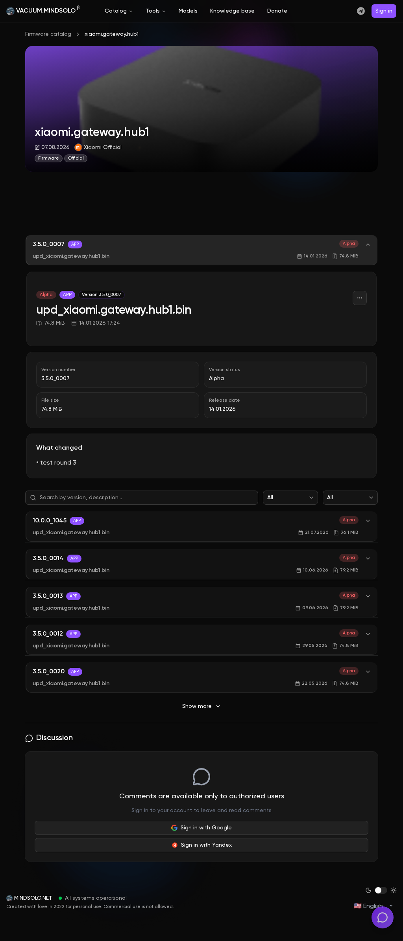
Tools (153, 11)
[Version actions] (360, 298)
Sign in (383, 11)
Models (188, 11)
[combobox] (290, 498)
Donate (277, 11)
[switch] (381, 890)
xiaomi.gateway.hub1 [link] (112, 34)
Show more (197, 706)
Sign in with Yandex (206, 845)
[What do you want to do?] (383, 917)
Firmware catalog (48, 34)
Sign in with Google (206, 828)
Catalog (116, 11)
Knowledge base (232, 11)
